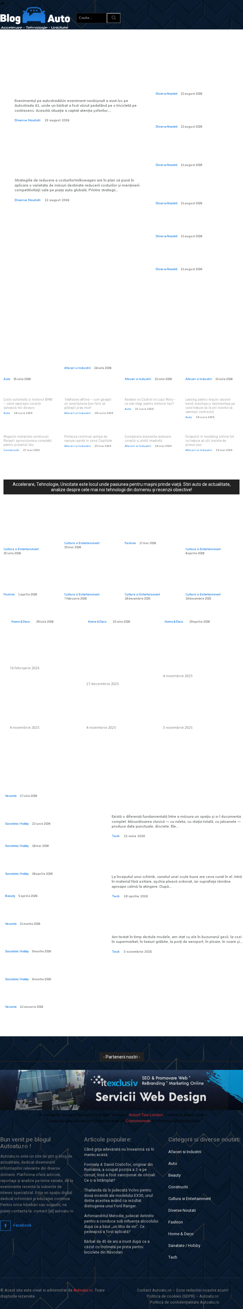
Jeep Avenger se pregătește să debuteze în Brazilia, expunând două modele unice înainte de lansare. (193, 82)
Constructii (11, 450)
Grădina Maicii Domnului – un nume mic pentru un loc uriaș (211, 581)
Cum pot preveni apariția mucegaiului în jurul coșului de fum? (119, 711)
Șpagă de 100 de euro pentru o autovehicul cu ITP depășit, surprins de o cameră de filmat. (194, 225)
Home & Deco (20, 621)
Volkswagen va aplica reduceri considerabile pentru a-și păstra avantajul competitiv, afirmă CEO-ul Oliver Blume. (75, 155)
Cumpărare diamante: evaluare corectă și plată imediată (148, 439)
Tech (116, 836)
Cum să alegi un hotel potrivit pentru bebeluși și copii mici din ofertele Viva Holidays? (48, 997)
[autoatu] (35, 18)
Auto (6, 379)
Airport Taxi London (146, 1114)
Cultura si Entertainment (21, 549)
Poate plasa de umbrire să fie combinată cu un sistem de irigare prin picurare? (197, 655)
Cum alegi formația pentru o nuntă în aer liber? (147, 581)
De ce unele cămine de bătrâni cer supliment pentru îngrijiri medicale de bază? (45, 970)
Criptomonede (138, 1120)
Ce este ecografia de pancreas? (34, 840)
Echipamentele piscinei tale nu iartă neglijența (89, 358)
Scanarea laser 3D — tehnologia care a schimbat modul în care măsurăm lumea (177, 796)
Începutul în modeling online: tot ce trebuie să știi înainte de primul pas (209, 441)
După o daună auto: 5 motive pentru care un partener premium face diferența (149, 363)
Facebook (22, 1225)
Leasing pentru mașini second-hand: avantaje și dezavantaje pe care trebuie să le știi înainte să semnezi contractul (210, 406)
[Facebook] (5, 1226)
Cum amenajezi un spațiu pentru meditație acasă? (193, 611)
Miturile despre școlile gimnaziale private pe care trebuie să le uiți (87, 529)
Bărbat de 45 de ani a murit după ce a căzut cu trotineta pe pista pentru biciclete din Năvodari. (117, 1247)
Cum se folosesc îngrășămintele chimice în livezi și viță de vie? (197, 711)
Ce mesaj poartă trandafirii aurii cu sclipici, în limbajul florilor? (205, 532)
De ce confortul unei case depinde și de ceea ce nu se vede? (119, 608)
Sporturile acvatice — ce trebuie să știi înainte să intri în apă (49, 814)
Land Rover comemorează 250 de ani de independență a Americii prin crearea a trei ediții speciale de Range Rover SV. (194, 115)
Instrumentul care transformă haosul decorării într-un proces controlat (28, 532)
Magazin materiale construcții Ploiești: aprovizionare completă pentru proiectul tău (27, 441)
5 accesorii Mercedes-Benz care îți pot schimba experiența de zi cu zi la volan (212, 363)
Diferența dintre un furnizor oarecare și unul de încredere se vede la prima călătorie (29, 363)
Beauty (10, 896)
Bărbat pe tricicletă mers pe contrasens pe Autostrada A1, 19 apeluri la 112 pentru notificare (71, 80)
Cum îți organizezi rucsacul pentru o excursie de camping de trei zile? (48, 914)
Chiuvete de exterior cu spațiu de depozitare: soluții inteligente (43, 651)
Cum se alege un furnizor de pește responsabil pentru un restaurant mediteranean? (117, 659)
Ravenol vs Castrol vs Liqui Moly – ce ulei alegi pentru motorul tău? (150, 401)
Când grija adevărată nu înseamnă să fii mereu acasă (119, 1152)
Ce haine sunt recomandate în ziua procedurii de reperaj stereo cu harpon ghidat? (48, 864)
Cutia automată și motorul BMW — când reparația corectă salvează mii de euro (27, 403)
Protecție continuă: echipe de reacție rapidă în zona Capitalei (88, 439)
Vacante (10, 795)
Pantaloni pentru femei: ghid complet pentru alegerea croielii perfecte (151, 529)
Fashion (130, 543)
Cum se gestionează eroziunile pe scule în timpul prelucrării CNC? (172, 861)
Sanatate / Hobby (17, 823)
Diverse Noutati (27, 120)
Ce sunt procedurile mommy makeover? (41, 890)
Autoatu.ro (83, 1290)
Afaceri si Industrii (77, 368)
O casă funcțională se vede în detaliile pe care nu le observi (44, 611)
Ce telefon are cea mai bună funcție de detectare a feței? (176, 921)
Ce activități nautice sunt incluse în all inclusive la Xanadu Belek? (50, 787)
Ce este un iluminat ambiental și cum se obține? (39, 711)
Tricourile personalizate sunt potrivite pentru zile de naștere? (30, 581)
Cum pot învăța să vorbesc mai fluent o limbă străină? (86, 581)
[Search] (114, 18)
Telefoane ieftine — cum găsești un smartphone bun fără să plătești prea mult (87, 403)
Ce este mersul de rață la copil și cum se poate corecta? (47, 942)
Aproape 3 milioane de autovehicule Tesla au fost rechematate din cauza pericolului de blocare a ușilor (194, 258)
